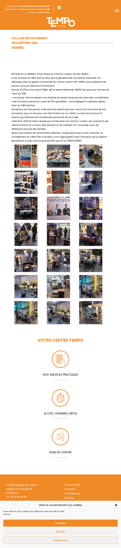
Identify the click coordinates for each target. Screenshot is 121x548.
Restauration (72, 493)
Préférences (60, 540)
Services (69, 498)
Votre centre (72, 484)
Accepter (60, 523)
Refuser (60, 531)
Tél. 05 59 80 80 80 (16, 497)
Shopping (70, 489)
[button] (116, 505)
